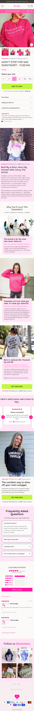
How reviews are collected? (8, 632)
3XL (30, 79)
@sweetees (23, 643)
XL (19, 79)
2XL (25, 79)
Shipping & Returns (8, 102)
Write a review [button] (17, 590)
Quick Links (17, 684)
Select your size (8, 74)
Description (5, 97)
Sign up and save (16, 689)
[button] (31, 417)
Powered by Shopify (17, 709)
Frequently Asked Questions (11, 108)
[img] (5, 601)
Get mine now (17, 386)
